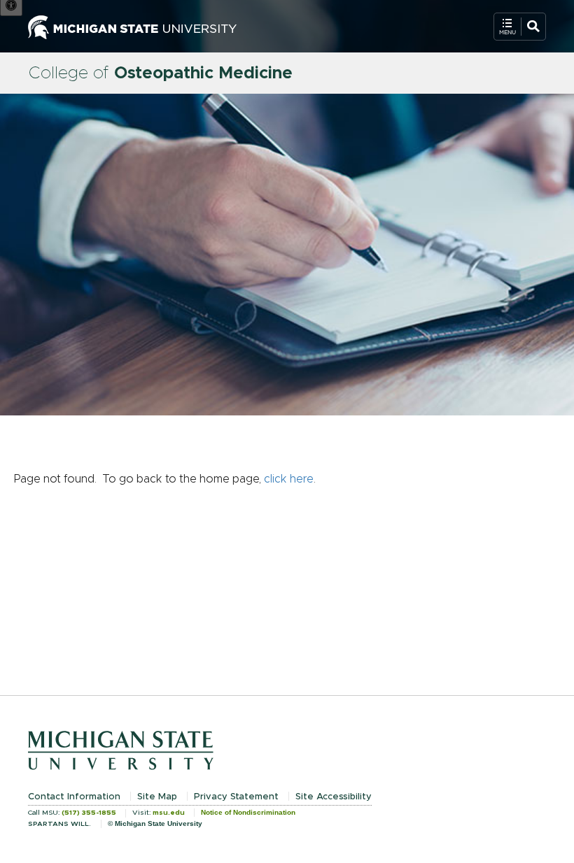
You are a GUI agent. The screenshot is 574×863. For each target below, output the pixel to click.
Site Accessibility (333, 796)
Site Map (157, 796)
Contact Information (74, 796)
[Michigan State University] (132, 25)
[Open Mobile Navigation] (519, 27)
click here (289, 479)
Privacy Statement (236, 796)
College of (160, 73)
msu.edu (169, 812)
